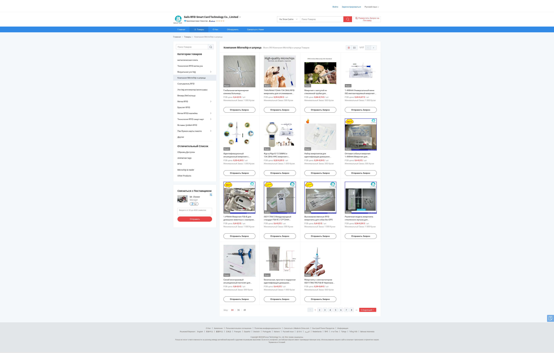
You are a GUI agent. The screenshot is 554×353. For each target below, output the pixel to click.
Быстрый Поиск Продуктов (323, 328)
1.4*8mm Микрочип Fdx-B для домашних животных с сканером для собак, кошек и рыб (238, 219)
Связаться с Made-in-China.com (296, 328)
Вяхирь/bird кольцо (186, 95)
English (200, 331)
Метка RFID (182, 101)
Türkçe (343, 331)
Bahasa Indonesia (367, 331)
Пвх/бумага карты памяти (189, 131)
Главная (181, 29)
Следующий (366, 309)
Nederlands (317, 331)
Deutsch (256, 331)
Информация (342, 328)
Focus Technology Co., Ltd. (274, 337)
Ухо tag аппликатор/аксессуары (192, 89)
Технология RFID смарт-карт (190, 119)
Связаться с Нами (255, 29)
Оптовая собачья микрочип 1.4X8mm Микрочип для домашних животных (357, 156)
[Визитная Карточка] (211, 194)
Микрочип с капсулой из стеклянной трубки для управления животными (315, 93)
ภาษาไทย (334, 331)
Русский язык (288, 331)
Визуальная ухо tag (186, 71)
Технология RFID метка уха (190, 66)
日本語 (228, 331)
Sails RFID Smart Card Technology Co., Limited (211, 16)
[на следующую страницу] (373, 47)
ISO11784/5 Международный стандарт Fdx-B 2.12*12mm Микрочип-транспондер (277, 219)
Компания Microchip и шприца (191, 77)
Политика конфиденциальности (267, 328)
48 (245, 310)
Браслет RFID (183, 107)
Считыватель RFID (185, 83)
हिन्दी (326, 331)
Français (237, 331)
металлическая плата (187, 60)
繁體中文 (219, 331)
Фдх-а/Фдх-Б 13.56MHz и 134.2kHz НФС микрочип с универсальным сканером (276, 156)
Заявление (218, 328)
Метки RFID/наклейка (187, 113)
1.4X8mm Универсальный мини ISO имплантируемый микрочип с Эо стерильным (360, 93)
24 (232, 310)
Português (267, 331)
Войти (335, 6)
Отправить (195, 219)
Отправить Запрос (239, 110)
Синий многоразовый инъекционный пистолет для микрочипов (236, 282)
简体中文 (209, 331)
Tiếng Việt (353, 331)
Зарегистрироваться (351, 6)
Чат (195, 204)
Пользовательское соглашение (238, 328)
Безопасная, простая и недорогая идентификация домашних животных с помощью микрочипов (280, 282)
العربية (307, 331)
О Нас (215, 29)
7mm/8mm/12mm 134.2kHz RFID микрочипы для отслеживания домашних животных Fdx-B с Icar (279, 93)
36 (238, 310)
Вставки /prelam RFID (187, 125)
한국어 (299, 331)
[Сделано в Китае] (191, 5)
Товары (200, 29)
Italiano (277, 331)
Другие (180, 137)
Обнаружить (232, 29)
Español (247, 331)
